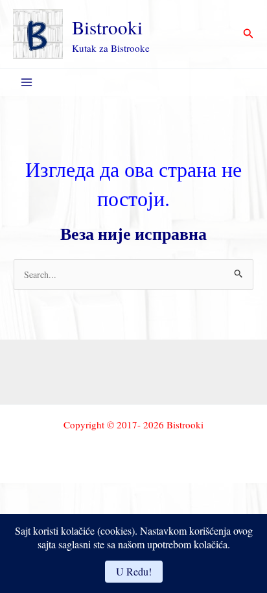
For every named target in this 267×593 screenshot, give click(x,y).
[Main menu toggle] (26, 82)
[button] (248, 34)
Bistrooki (107, 27)
